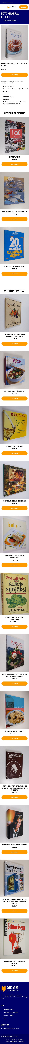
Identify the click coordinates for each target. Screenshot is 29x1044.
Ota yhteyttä (13, 1039)
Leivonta (13, 20)
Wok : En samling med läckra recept (14, 391)
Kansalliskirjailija (8, 1015)
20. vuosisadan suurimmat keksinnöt (14, 267)
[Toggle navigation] (3, 7)
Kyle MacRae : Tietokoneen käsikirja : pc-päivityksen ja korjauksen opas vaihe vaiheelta (14, 902)
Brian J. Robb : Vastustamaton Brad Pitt (14, 845)
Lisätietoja (14, 74)
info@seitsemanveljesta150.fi (8, 2)
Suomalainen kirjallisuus (11, 1012)
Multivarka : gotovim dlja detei (14, 731)
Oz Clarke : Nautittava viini (14, 446)
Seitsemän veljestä (9, 1009)
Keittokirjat (6, 20)
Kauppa (23, 7)
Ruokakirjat (24, 63)
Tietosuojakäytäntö (11, 1041)
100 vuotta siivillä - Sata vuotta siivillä (14, 212)
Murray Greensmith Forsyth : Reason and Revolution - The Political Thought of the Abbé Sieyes (14, 788)
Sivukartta (20, 1041)
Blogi (5, 1018)
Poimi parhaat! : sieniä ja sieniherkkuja (14, 501)
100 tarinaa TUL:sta (14, 157)
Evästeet (20, 1039)
